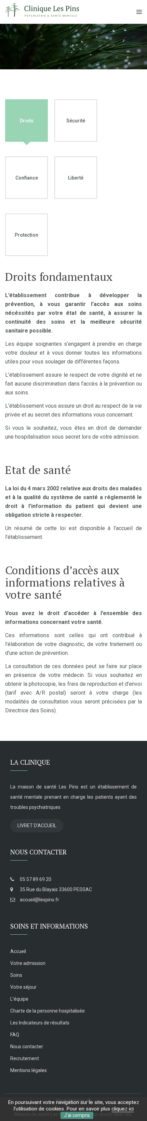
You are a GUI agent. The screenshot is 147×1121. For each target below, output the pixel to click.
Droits (27, 120)
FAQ (14, 1034)
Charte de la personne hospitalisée (47, 1011)
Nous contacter (26, 1046)
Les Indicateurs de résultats (39, 1022)
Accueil (18, 951)
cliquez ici (122, 1109)
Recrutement (24, 1058)
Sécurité (75, 120)
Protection (26, 235)
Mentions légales (28, 1070)
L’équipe (19, 999)
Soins (16, 975)
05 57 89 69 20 (35, 879)
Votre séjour (23, 987)
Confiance (26, 178)
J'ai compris (77, 1115)
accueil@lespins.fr (39, 899)
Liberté (75, 178)
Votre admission (27, 963)
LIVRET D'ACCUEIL (36, 825)
